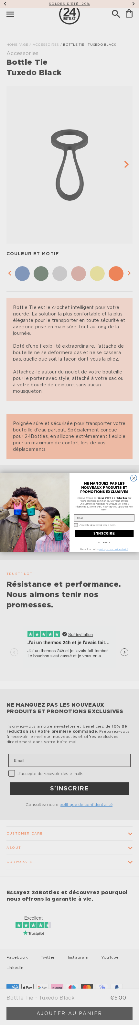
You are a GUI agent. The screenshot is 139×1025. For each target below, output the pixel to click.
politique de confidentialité (113, 549)
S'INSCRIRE (104, 533)
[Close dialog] (134, 478)
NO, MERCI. (104, 542)
